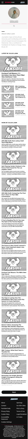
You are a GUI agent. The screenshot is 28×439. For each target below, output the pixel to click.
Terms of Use (20, 411)
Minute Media (10, 426)
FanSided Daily (5, 408)
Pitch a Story (20, 408)
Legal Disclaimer (21, 414)
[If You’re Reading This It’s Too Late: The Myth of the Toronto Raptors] (14, 217)
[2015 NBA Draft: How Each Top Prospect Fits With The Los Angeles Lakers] (14, 105)
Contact (3, 405)
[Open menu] (2, 2)
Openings (19, 403)
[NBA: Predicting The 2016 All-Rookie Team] (14, 89)
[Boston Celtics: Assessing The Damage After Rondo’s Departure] (14, 321)
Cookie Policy (5, 414)
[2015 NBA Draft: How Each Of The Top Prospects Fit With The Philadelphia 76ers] (14, 97)
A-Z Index (19, 417)
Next (14, 392)
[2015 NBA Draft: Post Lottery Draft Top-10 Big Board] (14, 137)
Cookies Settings (6, 422)
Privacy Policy (5, 411)
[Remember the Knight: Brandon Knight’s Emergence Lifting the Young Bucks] (14, 373)
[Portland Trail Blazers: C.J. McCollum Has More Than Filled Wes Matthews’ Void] (14, 70)
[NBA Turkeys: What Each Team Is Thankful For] (14, 347)
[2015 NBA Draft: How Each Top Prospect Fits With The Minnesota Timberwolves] (14, 113)
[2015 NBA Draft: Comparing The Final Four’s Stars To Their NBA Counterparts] (14, 190)
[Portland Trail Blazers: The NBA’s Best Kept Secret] (14, 269)
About (3, 403)
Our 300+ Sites (21, 405)
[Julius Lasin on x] (14, 26)
